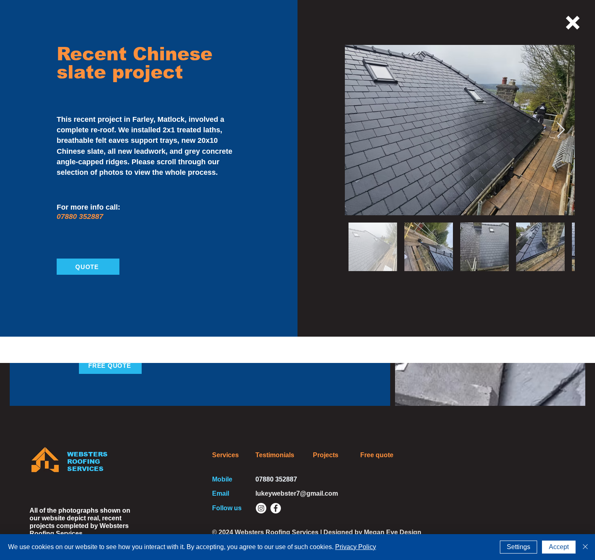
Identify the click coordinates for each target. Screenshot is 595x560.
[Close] (585, 547)
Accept (559, 546)
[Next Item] (560, 130)
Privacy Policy (355, 546)
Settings (518, 546)
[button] (573, 23)
